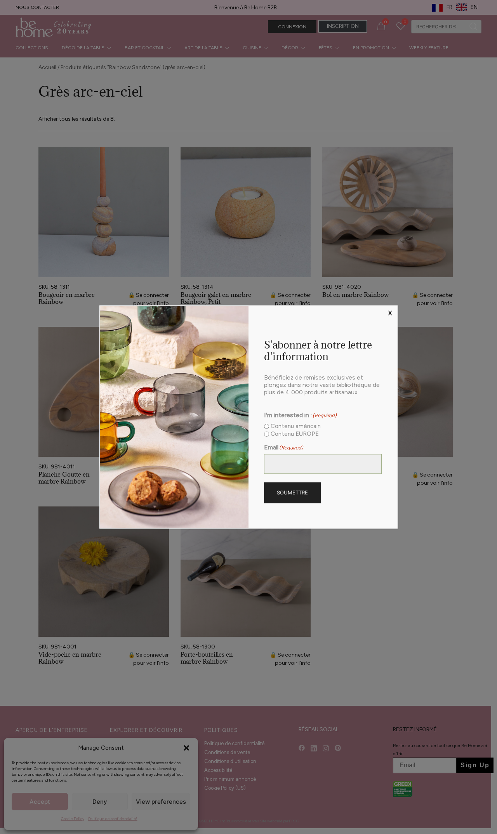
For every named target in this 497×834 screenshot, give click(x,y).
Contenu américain (296, 426)
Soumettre (292, 492)
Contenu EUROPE (295, 433)
